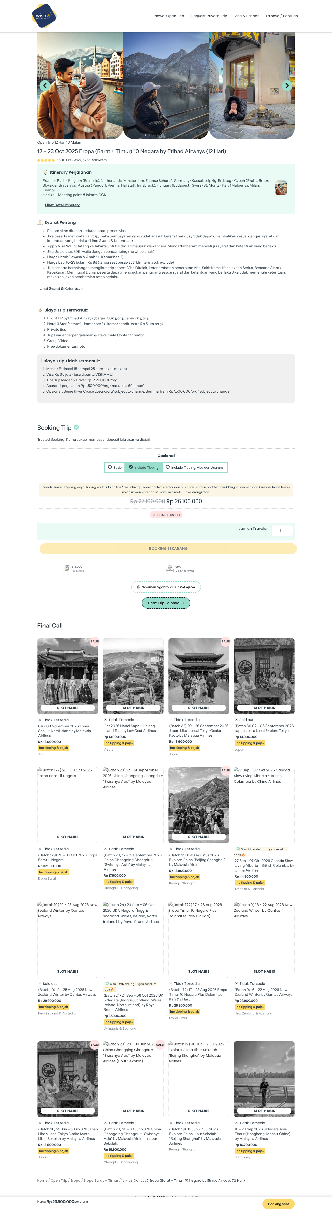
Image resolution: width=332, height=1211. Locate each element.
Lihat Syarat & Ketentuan (61, 288)
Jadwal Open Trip (168, 16)
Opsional (166, 455)
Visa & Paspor (246, 16)
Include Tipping (146, 467)
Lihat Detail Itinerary (62, 205)
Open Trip (59, 1180)
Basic (117, 467)
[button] (45, 85)
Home (42, 1180)
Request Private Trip (209, 16)
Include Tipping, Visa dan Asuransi (197, 467)
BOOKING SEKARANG (168, 548)
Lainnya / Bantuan (282, 16)
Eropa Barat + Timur (101, 1180)
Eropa (75, 1180)
